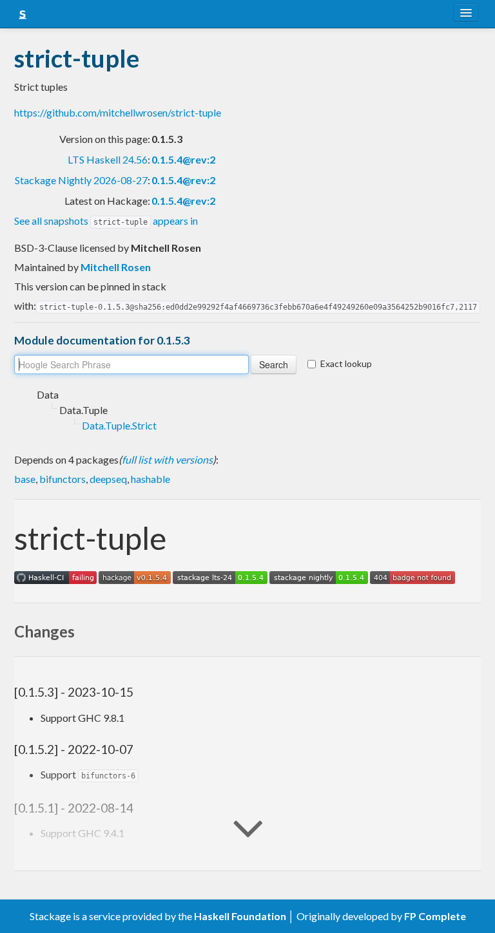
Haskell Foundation (240, 916)
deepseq (108, 479)
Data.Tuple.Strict (119, 425)
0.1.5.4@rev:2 (183, 159)
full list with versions (167, 459)
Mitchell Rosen (116, 267)
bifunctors (62, 479)
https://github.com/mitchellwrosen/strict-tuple (117, 112)
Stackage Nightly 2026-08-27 (81, 180)
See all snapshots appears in (106, 220)
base (24, 479)
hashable (150, 479)
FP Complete (435, 916)
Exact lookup (346, 363)
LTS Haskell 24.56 (108, 159)
